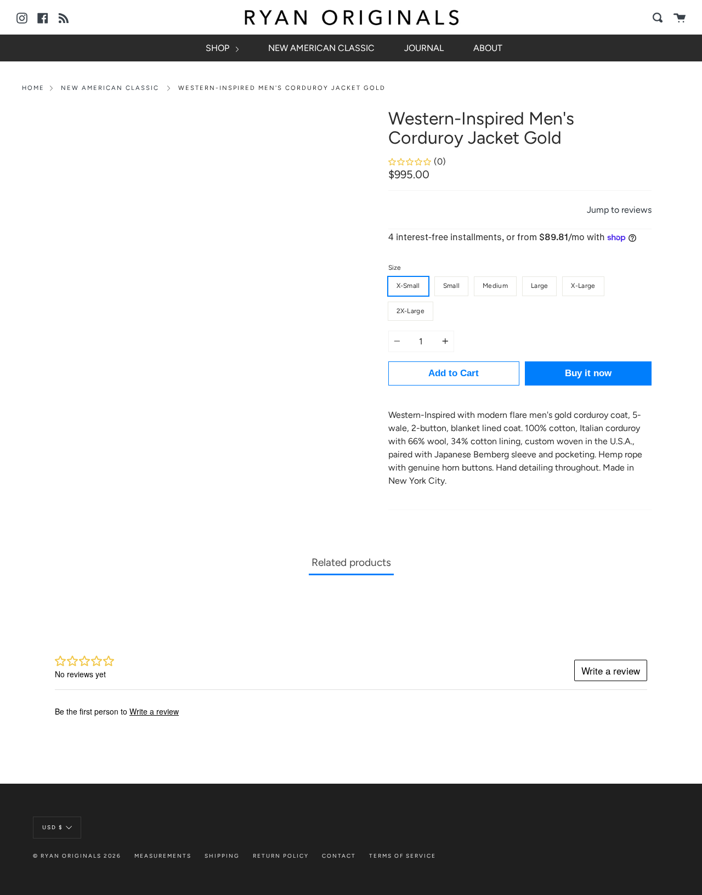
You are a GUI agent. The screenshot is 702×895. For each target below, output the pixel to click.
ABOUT (487, 48)
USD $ (52, 826)
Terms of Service (402, 855)
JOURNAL (424, 48)
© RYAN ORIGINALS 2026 (77, 855)
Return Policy (281, 855)
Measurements (162, 855)
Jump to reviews (619, 210)
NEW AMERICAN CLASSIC (321, 48)
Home (33, 88)
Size (394, 267)
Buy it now (588, 373)
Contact (339, 855)
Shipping (222, 855)
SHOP (218, 48)
